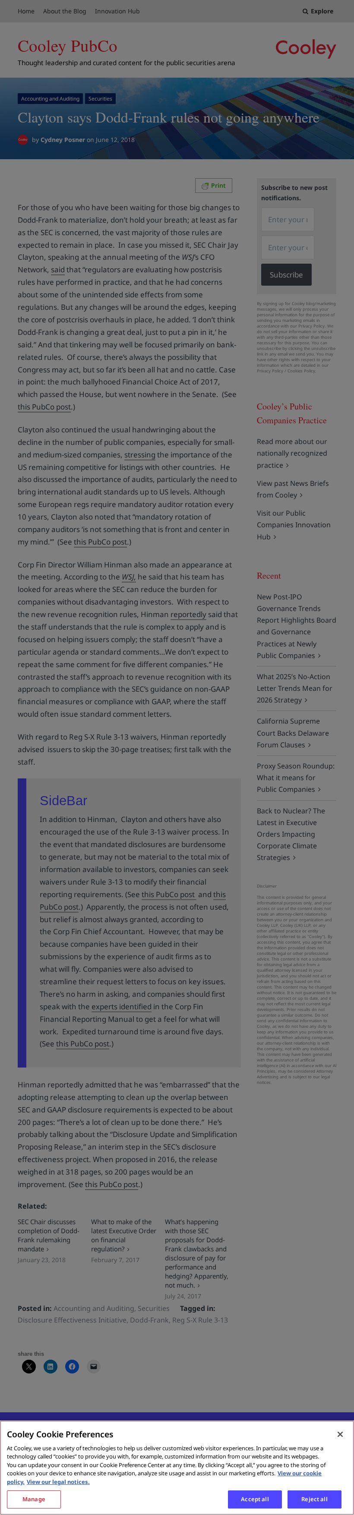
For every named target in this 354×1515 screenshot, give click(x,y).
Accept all (255, 1499)
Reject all (314, 1499)
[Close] (340, 1434)
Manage (33, 1499)
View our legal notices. (58, 1482)
